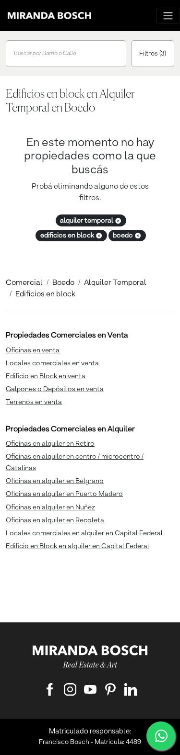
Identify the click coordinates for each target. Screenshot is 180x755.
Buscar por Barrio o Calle (45, 53)
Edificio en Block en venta (45, 376)
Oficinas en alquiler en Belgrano (55, 481)
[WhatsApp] (160, 735)
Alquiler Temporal (115, 283)
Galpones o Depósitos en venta (55, 389)
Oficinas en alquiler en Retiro (50, 443)
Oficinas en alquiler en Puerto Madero (64, 494)
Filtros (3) (152, 53)
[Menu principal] (168, 16)
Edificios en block (45, 294)
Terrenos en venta (34, 402)
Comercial (24, 283)
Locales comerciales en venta (52, 363)
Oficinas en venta (33, 350)
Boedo (63, 283)
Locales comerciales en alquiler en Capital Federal (84, 533)
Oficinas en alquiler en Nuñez (50, 507)
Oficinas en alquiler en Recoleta (55, 520)
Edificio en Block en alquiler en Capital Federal (77, 546)
